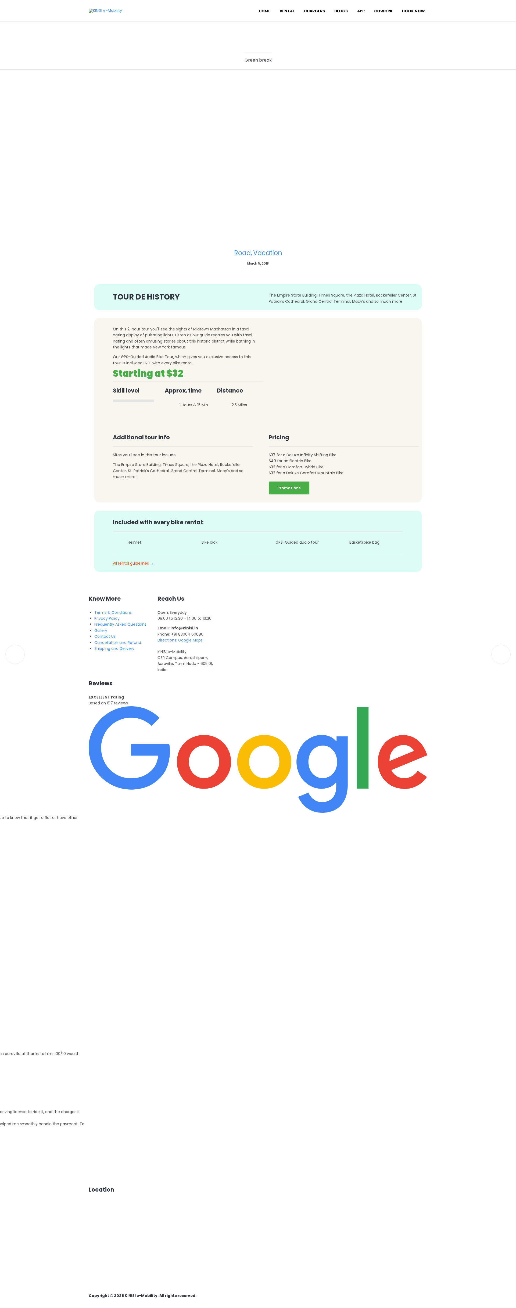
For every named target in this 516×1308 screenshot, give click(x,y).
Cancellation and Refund (117, 642)
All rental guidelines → (133, 563)
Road (242, 252)
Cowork (383, 11)
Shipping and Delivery (114, 648)
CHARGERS (314, 11)
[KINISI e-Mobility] (105, 11)
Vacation (267, 252)
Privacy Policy (107, 618)
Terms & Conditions (113, 612)
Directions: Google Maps (180, 640)
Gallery (100, 630)
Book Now (413, 11)
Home (264, 11)
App (361, 11)
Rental (287, 11)
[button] (289, 488)
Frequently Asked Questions (120, 624)
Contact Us (105, 636)
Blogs (341, 11)
